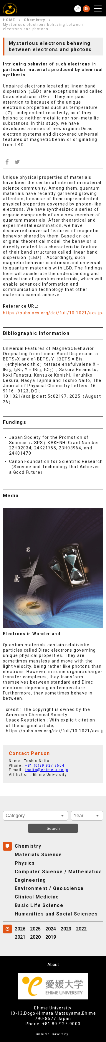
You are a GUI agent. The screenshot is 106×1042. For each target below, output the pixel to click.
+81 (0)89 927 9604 (44, 765)
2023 (66, 929)
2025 (35, 929)
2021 (20, 937)
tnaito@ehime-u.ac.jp (46, 770)
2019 (50, 937)
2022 (81, 929)
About (53, 964)
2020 (35, 937)
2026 (20, 929)
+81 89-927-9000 (61, 1023)
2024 (50, 929)
